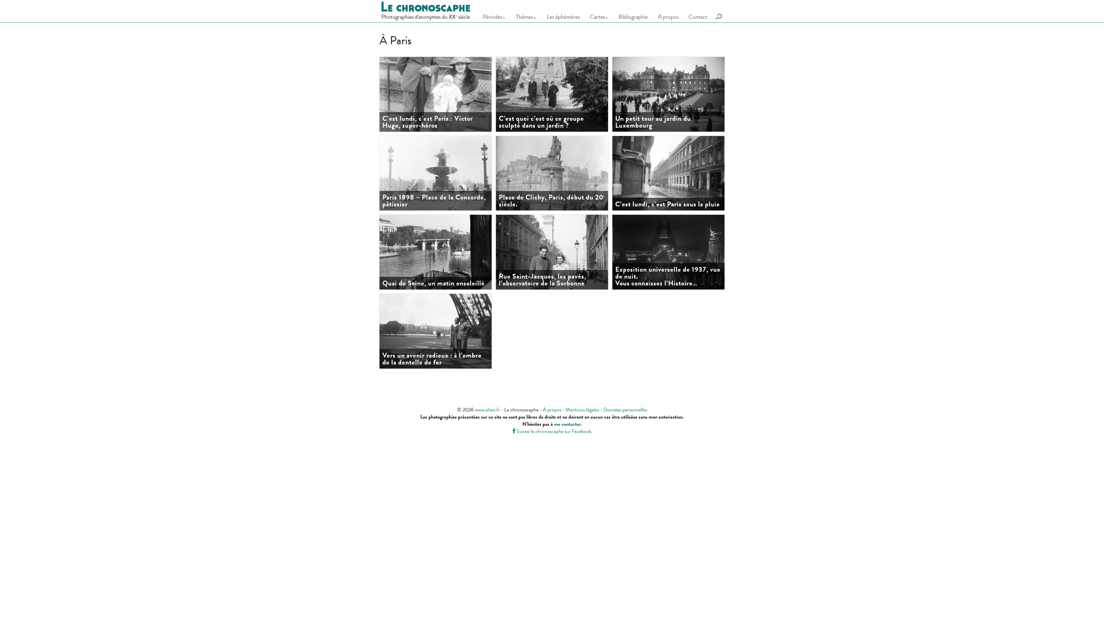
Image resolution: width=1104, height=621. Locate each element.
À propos (668, 16)
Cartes (597, 16)
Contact (698, 16)
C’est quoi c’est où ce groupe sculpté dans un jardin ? (541, 122)
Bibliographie (633, 16)
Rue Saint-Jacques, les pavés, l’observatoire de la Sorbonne (542, 280)
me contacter (567, 424)
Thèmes (524, 16)
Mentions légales (582, 409)
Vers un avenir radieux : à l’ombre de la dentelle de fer (432, 359)
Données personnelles (625, 409)
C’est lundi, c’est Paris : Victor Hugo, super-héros (427, 122)
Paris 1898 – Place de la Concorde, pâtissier (434, 201)
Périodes (492, 16)
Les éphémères (563, 16)
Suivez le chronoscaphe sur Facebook (552, 431)
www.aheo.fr (487, 409)
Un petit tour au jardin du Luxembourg (653, 122)
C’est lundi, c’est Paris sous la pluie (667, 204)
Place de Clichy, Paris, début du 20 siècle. (552, 201)
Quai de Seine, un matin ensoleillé (433, 283)
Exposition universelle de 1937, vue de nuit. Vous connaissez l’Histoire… (667, 276)
